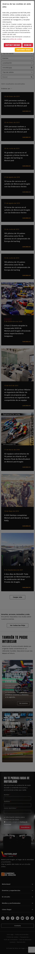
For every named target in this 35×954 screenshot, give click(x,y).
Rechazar (27, 45)
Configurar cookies (23, 50)
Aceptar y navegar (12, 45)
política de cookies (15, 39)
